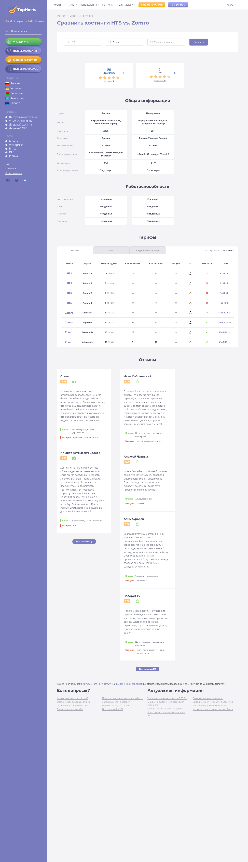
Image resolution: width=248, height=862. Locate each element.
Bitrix (12, 148)
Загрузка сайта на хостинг (116, 702)
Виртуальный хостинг (23, 117)
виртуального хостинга (94, 683)
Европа (15, 103)
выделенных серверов (129, 683)
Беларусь (16, 93)
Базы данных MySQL (112, 709)
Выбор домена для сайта (70, 709)
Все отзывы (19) (147, 669)
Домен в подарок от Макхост (208, 698)
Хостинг (59, 4)
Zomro (69, 312)
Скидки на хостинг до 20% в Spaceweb (213, 702)
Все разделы (178, 4)
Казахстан (17, 98)
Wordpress (16, 145)
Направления (88, 4)
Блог (7, 163)
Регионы (107, 4)
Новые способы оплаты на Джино (165, 708)
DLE (11, 152)
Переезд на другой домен (116, 705)
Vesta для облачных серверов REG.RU (167, 698)
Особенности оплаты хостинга (73, 705)
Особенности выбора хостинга (73, 702)
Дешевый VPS (18, 128)
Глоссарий (10, 168)
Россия (15, 83)
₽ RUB (230, 4)
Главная (61, 16)
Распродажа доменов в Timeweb (210, 705)
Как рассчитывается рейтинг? (72, 698)
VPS (111, 683)
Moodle (14, 141)
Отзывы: (109, 81)
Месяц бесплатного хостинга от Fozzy (213, 709)
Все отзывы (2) (84, 541)
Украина (16, 88)
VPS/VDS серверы (20, 121)
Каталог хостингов (152, 4)
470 (8, 21)
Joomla (13, 156)
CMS (71, 4)
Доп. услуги (126, 4)
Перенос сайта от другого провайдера (122, 698)
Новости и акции (13, 173)
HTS (69, 273)
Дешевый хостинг (20, 124)
